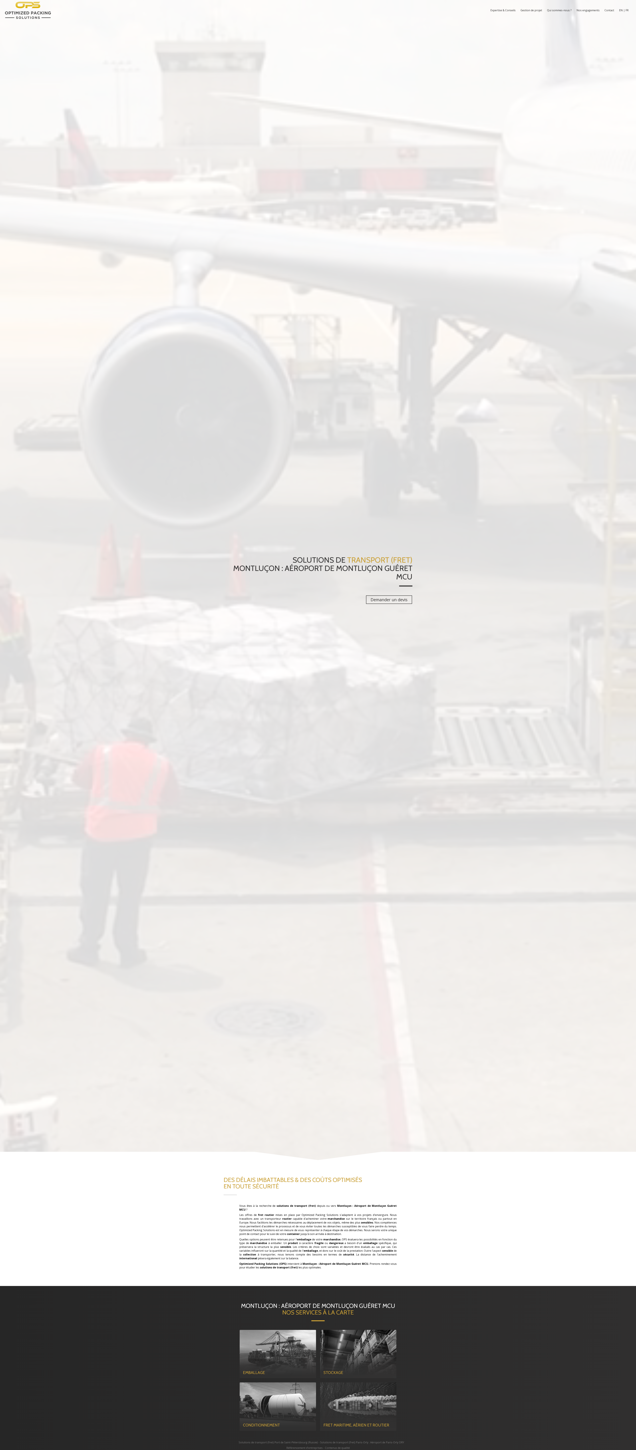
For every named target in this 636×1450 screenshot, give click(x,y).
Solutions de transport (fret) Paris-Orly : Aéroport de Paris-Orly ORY (362, 1442)
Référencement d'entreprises (304, 1448)
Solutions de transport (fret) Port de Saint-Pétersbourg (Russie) (278, 1442)
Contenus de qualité (337, 1448)
